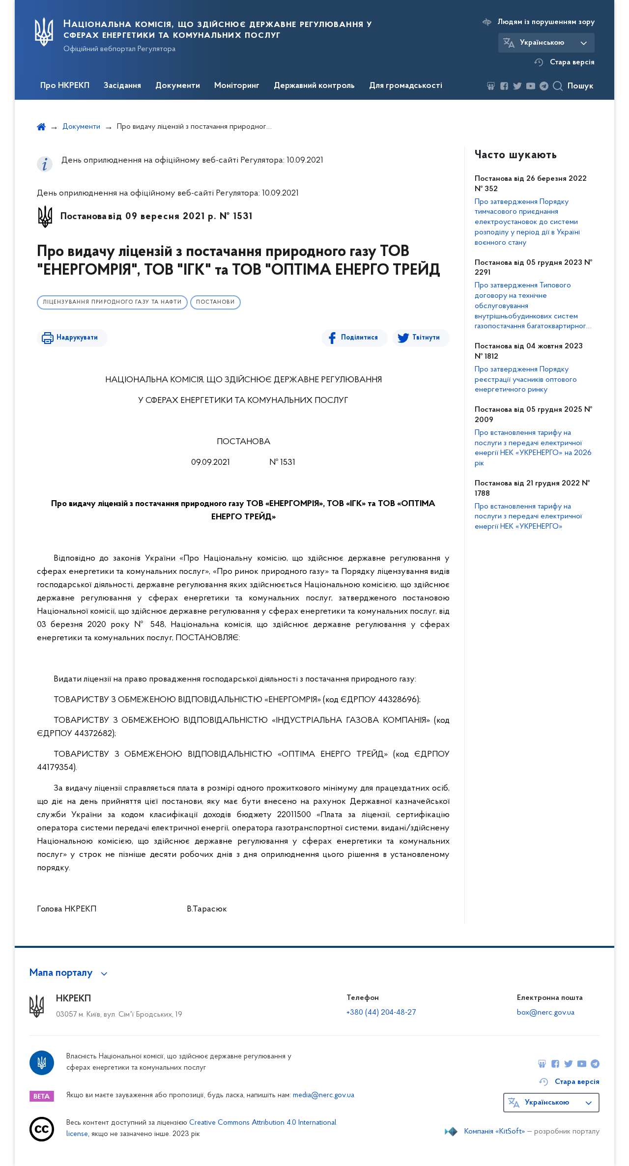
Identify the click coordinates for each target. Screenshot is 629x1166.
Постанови (215, 302)
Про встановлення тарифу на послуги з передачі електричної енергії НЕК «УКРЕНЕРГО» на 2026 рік (533, 448)
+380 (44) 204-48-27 (381, 1013)
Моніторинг (236, 86)
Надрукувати (77, 337)
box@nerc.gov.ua (545, 1013)
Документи (177, 86)
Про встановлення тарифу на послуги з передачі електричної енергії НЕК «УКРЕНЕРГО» (528, 517)
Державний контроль (314, 86)
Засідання (122, 86)
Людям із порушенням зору (546, 22)
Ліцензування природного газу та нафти (112, 302)
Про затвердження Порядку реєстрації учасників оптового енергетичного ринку (526, 380)
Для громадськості (405, 86)
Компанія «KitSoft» (494, 1132)
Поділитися (359, 337)
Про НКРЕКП (64, 86)
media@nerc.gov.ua (323, 1095)
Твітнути (426, 337)
